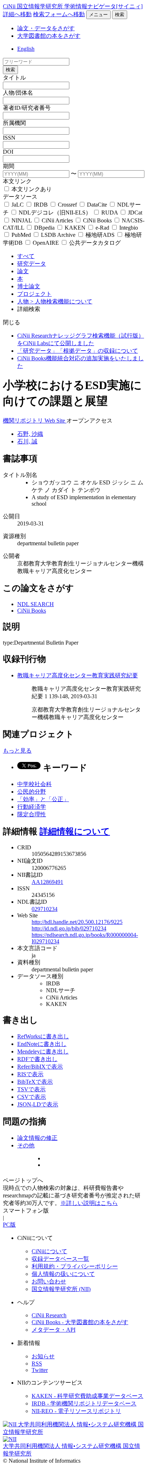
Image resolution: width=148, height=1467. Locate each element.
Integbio (128, 228)
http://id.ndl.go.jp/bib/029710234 (69, 928)
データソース (20, 197)
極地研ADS (100, 235)
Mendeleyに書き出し (43, 1051)
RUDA (109, 212)
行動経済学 (31, 807)
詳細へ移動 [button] (17, 14)
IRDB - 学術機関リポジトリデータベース (84, 1403)
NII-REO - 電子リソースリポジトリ (76, 1411)
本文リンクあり (31, 189)
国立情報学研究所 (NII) (61, 1289)
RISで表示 (30, 1074)
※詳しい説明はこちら (89, 1203)
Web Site (55, 420)
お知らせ (43, 1356)
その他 (25, 1145)
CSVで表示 (31, 1097)
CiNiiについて (49, 1251)
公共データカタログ (94, 243)
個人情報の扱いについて (63, 1274)
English (25, 49)
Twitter (40, 1370)
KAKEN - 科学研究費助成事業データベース (87, 1396)
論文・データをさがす (46, 28)
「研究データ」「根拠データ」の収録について (77, 351)
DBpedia (44, 228)
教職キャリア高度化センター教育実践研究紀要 (77, 675)
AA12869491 (47, 882)
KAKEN (75, 228)
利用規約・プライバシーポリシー (75, 1266)
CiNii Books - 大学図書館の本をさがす (80, 1322)
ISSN (9, 138)
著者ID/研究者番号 (27, 108)
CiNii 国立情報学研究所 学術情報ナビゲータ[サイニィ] (73, 6)
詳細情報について (75, 831)
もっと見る (17, 751)
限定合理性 (31, 814)
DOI (8, 152)
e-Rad (102, 228)
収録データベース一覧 (60, 1259)
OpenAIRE (45, 243)
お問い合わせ (49, 1281)
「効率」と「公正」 (43, 799)
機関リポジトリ (24, 420)
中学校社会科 (34, 784)
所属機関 (14, 123)
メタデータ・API (53, 1330)
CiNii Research (49, 1315)
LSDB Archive (58, 235)
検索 (119, 14)
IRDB (40, 205)
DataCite (96, 205)
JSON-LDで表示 (37, 1104)
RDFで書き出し (37, 1059)
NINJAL (21, 220)
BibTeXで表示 (35, 1082)
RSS (37, 1363)
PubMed (21, 235)
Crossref (67, 205)
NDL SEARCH (35, 604)
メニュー (98, 14)
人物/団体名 (18, 93)
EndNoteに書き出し (41, 1044)
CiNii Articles (57, 220)
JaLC (17, 205)
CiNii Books (97, 220)
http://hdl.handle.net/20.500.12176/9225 (77, 922)
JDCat (134, 212)
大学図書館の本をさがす (48, 36)
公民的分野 (31, 792)
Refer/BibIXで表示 (40, 1067)
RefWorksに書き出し (43, 1036)
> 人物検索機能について (61, 301)
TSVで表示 (31, 1089)
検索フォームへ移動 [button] (59, 14)
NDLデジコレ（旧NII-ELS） (55, 212)
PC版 (9, 1225)
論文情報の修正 (37, 1138)
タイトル (14, 78)
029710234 (44, 909)
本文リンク (17, 181)
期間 (8, 166)
